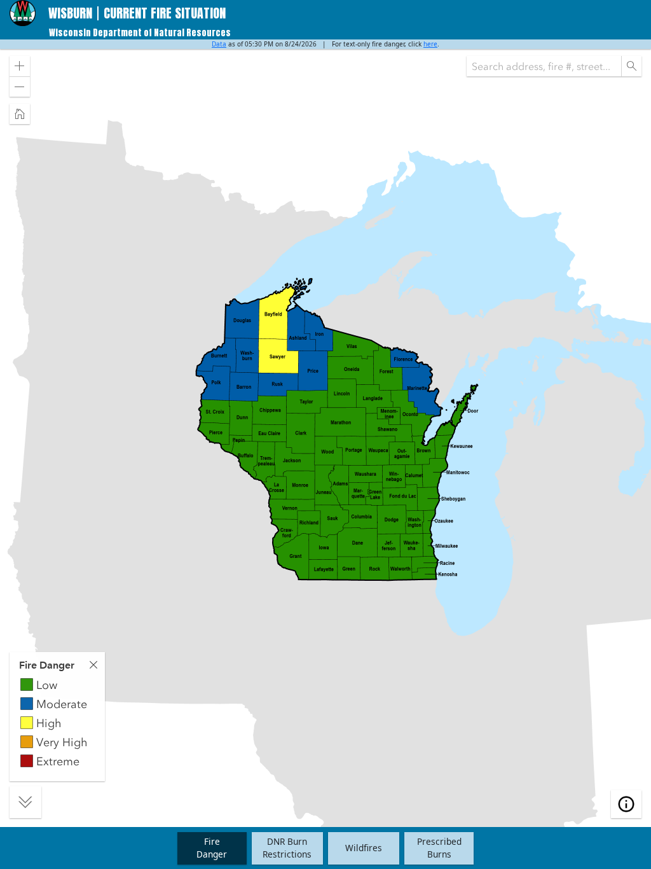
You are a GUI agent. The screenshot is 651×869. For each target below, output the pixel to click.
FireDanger (211, 847)
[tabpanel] (57, 716)
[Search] (631, 66)
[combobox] (544, 66)
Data (219, 43)
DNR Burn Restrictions (287, 847)
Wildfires (363, 848)
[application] (325, 433)
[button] (20, 66)
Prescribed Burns (439, 847)
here (430, 43)
